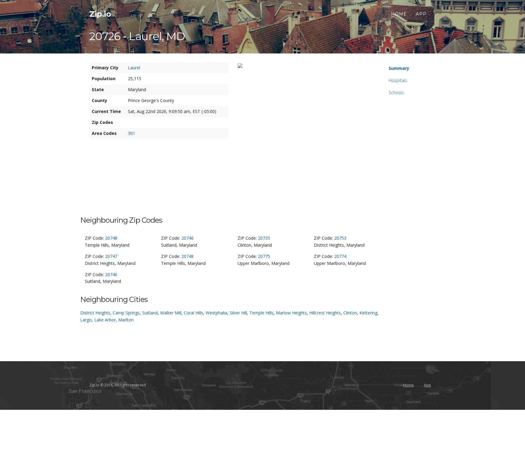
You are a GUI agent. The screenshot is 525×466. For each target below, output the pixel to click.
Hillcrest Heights (325, 313)
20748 (111, 238)
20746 (187, 238)
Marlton (126, 320)
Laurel (134, 67)
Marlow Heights (291, 313)
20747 (111, 256)
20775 (264, 256)
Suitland (150, 313)
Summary (399, 68)
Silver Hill (238, 313)
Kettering (368, 313)
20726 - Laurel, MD (137, 36)
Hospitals (398, 80)
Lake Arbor (105, 320)
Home (399, 14)
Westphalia (216, 313)
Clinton (350, 313)
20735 (264, 238)
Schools (396, 92)
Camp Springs (126, 313)
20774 (340, 256)
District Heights (95, 313)
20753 (340, 238)
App (421, 14)
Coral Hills (193, 313)
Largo (86, 320)
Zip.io (100, 14)
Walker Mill (170, 313)
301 (131, 133)
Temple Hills (261, 313)
